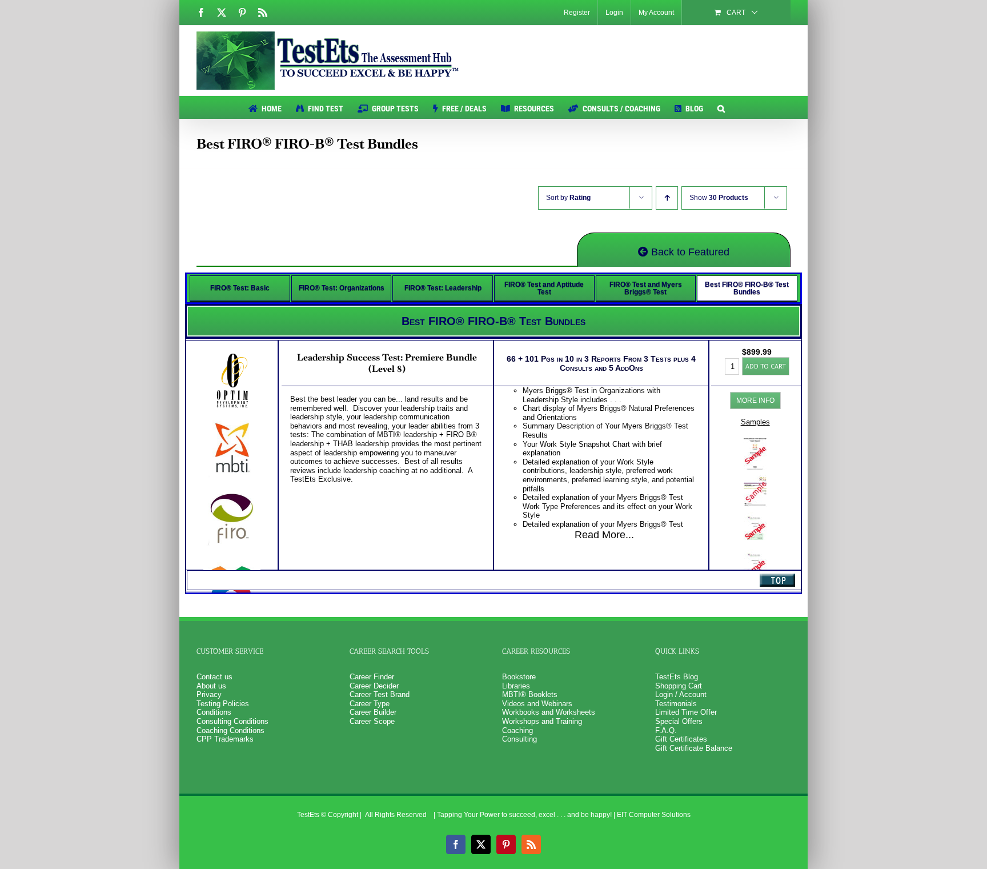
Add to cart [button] (765, 366)
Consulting (519, 739)
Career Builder (373, 712)
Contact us (214, 676)
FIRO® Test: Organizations (341, 288)
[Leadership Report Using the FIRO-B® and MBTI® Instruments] (755, 479)
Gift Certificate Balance (693, 748)
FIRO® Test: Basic (240, 288)
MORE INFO (755, 401)
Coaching (517, 730)
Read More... (604, 534)
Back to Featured (688, 252)
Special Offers (679, 721)
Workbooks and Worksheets (548, 712)
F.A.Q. (666, 730)
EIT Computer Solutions (654, 815)
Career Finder (372, 676)
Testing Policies (222, 703)
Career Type (370, 703)
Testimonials (676, 703)
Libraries (516, 686)
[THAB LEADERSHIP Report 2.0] (755, 554)
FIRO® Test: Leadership (443, 288)
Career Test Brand (380, 694)
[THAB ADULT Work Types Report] (755, 516)
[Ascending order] (667, 198)
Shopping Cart (678, 686)
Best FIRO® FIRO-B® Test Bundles (747, 288)
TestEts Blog (676, 676)
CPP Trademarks (225, 739)
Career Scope (372, 721)
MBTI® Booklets (529, 694)
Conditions (213, 712)
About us (211, 686)
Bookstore (519, 676)
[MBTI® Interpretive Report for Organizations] (755, 442)
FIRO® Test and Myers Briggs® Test (645, 288)
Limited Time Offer (686, 712)
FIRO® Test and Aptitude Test (544, 288)
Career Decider (374, 686)
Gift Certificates (681, 739)
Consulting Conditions (232, 721)
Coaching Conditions (230, 730)
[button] (721, 107)
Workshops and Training (542, 721)
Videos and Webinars (537, 703)
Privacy (209, 694)
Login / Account (681, 694)
